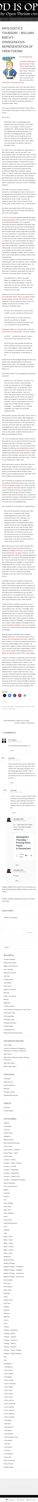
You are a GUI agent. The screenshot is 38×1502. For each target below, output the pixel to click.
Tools (5, 1360)
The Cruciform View (9, 1013)
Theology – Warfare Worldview (12, 1353)
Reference (7, 1313)
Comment (29, 932)
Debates (6, 1190)
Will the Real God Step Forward (13, 1033)
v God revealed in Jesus (11, 1437)
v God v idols (7, 1457)
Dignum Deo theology (8, 653)
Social (5, 1323)
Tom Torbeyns (12, 740)
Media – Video (8, 1253)
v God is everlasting (9, 1383)
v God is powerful (9, 1407)
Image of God (8, 1220)
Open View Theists (9, 1063)
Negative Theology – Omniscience (14, 1276)
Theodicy (6, 1327)
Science (6, 1320)
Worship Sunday (8, 1467)
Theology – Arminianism (11, 1330)
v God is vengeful (9, 1417)
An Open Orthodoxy (9, 959)
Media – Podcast (9, 1246)
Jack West (11, 758)
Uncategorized (8, 1363)
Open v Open (7, 1290)
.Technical (7, 1129)
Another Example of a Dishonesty (25, 723)
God (5, 1200)
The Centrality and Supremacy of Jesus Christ (17, 1009)
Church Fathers (8, 1146)
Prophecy (6, 1306)
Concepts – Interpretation (11, 1169)
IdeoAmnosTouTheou (10, 973)
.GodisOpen (7, 1078)
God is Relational (9, 1213)
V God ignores (8, 1377)
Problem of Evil (8, 1300)
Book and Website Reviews (12, 1143)
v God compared (8, 1373)
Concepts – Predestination (11, 1173)
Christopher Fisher (27, 57)
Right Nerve (7, 1003)
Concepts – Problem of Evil (12, 1176)
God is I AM (7, 1210)
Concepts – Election (10, 1159)
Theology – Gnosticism (10, 1340)
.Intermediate (7, 1126)
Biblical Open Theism (10, 962)
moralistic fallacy (29, 653)
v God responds (8, 1433)
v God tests (7, 1450)
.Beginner (6, 1123)
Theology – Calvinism (10, 1337)
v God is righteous (9, 1413)
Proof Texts (7, 1303)
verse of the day (8, 1464)
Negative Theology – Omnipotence (14, 1273)
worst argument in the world (19, 639)
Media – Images (8, 1243)
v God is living (8, 1397)
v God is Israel (8, 1390)
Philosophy (7, 1293)
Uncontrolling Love (9, 1029)
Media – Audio (8, 1236)
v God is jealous (8, 1393)
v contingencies (8, 1367)
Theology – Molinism (10, 1343)
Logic (5, 1233)
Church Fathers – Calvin (11, 1153)
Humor (5, 1216)
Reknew (6, 999)
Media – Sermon (8, 1250)
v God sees (7, 1443)
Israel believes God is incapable (26, 450)
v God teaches (8, 1447)
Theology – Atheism (9, 1333)
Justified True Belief (14, 625)
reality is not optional (10, 996)
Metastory (7, 1088)
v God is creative (9, 1380)
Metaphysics (7, 1256)
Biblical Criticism (8, 1139)
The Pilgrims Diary (9, 1019)
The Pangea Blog (9, 1016)
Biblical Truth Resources (11, 966)
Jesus (5, 1226)
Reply (12, 750)
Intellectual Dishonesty (10, 1223)
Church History (8, 1156)
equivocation (5, 243)
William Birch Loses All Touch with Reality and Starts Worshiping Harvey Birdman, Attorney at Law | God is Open (19, 889)
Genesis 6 (7, 1196)
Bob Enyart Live (8, 1082)
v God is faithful (8, 1387)
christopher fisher (18, 819)
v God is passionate (9, 1403)
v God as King (8, 1370)
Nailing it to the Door (10, 989)
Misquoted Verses (9, 1260)
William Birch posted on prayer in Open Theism (27, 64)
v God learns (7, 1423)
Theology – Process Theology (12, 1350)
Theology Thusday (9, 1092)
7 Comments (11, 709)
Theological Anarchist (10, 1023)
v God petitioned (8, 1427)
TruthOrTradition (8, 1026)
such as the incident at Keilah (11, 485)
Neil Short (6, 993)
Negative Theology (9, 1263)
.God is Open (7, 1045)
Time (5, 1357)
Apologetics (11, 706)
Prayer (5, 1296)
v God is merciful (9, 1400)
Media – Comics (8, 1240)
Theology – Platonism (10, 1347)
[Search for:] (34, 19)
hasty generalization (9, 220)
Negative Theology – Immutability (13, 1266)
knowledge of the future (16, 550)
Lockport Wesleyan (9, 1085)
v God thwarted (8, 1454)
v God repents (8, 1430)
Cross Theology (8, 969)
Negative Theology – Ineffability (13, 1270)
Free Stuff (7, 1193)
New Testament (8, 1280)
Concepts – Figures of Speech (12, 1163)
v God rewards (8, 1440)
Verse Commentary (9, 1460)
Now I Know (7, 1283)
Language (6, 1230)
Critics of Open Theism (10, 1186)
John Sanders (8, 983)
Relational (6, 1317)
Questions (7, 1310)
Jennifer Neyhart (8, 979)
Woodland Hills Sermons (11, 1095)
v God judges (7, 1420)
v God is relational (9, 1410)
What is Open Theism (10, 1066)
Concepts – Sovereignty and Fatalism (15, 1179)
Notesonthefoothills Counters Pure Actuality (15, 720)
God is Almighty (8, 1203)
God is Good (7, 1206)
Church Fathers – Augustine (12, 1149)
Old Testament (8, 1286)
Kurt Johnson (7, 986)
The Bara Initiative (9, 1006)
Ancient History (8, 1133)
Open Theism (26, 706)
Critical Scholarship (9, 1183)
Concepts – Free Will (10, 1166)
